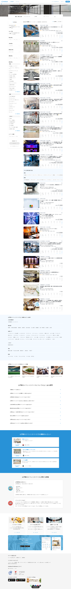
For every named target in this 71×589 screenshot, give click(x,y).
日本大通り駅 (28, 327)
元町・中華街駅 (42, 327)
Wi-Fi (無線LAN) (26, 179)
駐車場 (61, 337)
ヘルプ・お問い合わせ (40, 562)
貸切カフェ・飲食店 (56, 335)
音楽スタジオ (10, 335)
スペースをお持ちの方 (55, 1)
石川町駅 (47, 327)
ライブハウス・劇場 (29, 339)
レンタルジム (28, 335)
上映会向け (26, 350)
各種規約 (15, 562)
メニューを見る (16, 532)
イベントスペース (49, 335)
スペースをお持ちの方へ (12, 557)
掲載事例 (23, 557)
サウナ (43, 339)
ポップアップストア (11, 339)
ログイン (62, 1)
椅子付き (32, 356)
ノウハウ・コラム (11, 562)
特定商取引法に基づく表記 (32, 562)
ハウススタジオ (15, 335)
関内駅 (9, 327)
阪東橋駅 (37, 327)
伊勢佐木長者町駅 (14, 327)
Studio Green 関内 (17, 465)
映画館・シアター (16, 337)
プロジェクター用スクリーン (41, 179)
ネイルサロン (10, 337)
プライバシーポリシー (23, 562)
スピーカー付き (10, 356)
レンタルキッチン (22, 335)
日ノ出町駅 (33, 327)
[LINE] (31, 585)
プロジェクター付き (22, 356)
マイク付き (16, 356)
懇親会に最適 (10, 350)
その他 (53, 339)
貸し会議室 (16, 333)
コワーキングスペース (34, 335)
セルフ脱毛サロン (48, 339)
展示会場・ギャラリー (29, 337)
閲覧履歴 (12, 1)
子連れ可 (30, 350)
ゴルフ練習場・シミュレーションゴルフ (52, 337)
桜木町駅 (23, 327)
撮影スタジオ (47, 333)
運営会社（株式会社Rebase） (12, 563)
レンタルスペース (11, 333)
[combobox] (39, 17)
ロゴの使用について (47, 562)
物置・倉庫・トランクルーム (19, 339)
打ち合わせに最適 (16, 350)
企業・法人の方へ (11, 568)
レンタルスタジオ (22, 333)
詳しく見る (35, 532)
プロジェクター (33, 179)
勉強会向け (22, 350)
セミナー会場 (52, 333)
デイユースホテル (42, 335)
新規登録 (67, 1)
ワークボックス (57, 333)
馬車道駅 (19, 327)
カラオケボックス (42, 337)
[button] (35, 390)
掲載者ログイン (18, 557)
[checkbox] (9, 66)
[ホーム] (4, 1)
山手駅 (51, 327)
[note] (40, 585)
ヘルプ (18, 1)
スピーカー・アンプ (56, 179)
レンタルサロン (41, 333)
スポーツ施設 (36, 337)
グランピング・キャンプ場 (37, 339)
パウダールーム (22, 337)
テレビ (62, 179)
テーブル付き (28, 356)
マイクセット (49, 179)
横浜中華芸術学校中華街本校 (17, 444)
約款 (18, 562)
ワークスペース (28, 333)
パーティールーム (35, 333)
